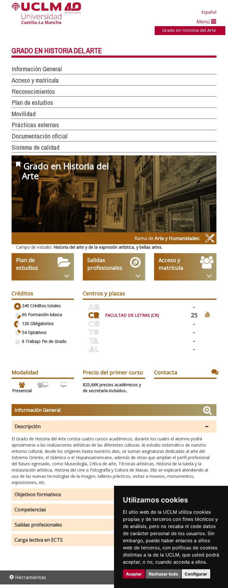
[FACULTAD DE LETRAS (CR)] (93, 314)
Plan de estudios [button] (32, 102)
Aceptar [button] (134, 573)
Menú (204, 21)
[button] (114, 426)
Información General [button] (37, 68)
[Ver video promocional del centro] (207, 314)
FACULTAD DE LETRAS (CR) (132, 315)
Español (208, 12)
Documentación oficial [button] (39, 136)
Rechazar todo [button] (163, 573)
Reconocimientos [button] (33, 91)
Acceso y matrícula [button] (35, 80)
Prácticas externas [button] (35, 124)
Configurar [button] (196, 573)
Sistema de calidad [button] (35, 147)
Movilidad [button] (24, 113)
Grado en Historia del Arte (189, 30)
